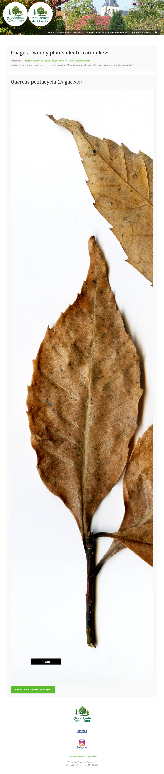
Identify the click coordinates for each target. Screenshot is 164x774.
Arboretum (63, 32)
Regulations (92, 756)
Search (77, 32)
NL (138, 4)
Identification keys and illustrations (106, 32)
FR (145, 4)
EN (153, 4)
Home (50, 32)
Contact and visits (140, 32)
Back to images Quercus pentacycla (33, 689)
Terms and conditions (76, 756)
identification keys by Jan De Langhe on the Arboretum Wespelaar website (59, 61)
